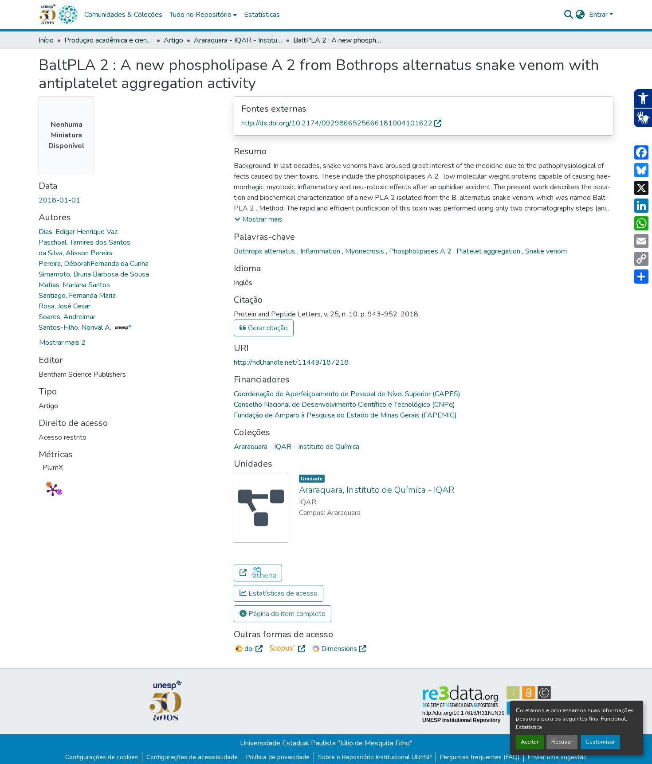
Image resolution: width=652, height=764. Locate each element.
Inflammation (321, 251)
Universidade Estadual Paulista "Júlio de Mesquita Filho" (326, 743)
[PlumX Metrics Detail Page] (53, 490)
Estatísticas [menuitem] (262, 14)
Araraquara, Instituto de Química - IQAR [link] (376, 490)
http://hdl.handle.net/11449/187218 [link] (291, 362)
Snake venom (546, 251)
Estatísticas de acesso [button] (282, 593)
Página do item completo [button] (286, 614)
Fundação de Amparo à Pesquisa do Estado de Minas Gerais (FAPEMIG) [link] (345, 415)
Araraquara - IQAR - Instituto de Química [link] (238, 40)
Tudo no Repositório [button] (200, 14)
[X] (641, 188)
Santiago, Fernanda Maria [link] (77, 295)
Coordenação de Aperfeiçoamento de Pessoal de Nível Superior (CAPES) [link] (347, 394)
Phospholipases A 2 (421, 251)
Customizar (600, 742)
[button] (68, 15)
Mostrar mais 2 (62, 342)
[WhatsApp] (641, 223)
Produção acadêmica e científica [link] (108, 40)
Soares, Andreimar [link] (67, 317)
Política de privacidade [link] (278, 757)
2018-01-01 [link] (59, 200)
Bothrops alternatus (265, 251)
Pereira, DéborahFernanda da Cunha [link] (94, 264)
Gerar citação (267, 328)
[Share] (641, 276)
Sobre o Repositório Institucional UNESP (375, 757)
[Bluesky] (641, 170)
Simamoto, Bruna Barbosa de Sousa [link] (94, 274)
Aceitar (530, 742)
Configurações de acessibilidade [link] (192, 757)
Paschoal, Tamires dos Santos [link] (84, 242)
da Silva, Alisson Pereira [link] (76, 253)
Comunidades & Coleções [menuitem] (123, 14)
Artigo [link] (173, 40)
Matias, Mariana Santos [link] (74, 285)
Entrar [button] (599, 14)
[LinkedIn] (641, 205)
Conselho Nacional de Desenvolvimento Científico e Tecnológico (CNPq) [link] (344, 404)
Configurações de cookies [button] (101, 757)
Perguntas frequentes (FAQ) (479, 757)
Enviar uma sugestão (557, 757)
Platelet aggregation (489, 251)
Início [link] (46, 40)
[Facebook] (641, 152)
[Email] (641, 241)
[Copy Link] (641, 259)
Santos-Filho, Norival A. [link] (76, 327)
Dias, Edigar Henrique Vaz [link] (78, 232)
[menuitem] (203, 14)
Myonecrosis (365, 251)
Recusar (562, 742)
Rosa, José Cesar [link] (64, 306)
